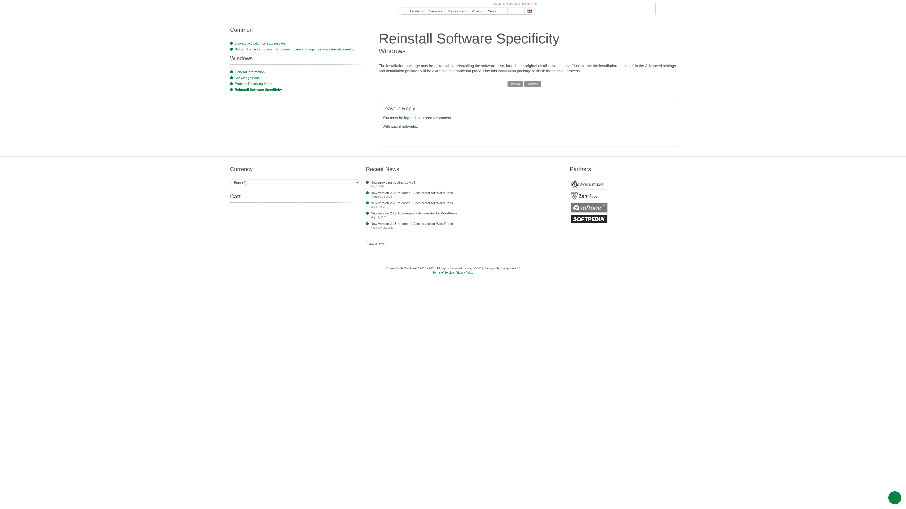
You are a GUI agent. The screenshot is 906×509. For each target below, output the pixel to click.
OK (477, 4)
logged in (412, 118)
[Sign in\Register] (673, 9)
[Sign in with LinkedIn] (434, 135)
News (492, 11)
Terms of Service (443, 272)
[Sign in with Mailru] (462, 135)
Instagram (423, 4)
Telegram (461, 4)
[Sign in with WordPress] (415, 135)
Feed (482, 4)
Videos (477, 11)
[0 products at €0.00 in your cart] (665, 9)
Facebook (412, 4)
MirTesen (472, 4)
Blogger (455, 4)
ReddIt (428, 4)
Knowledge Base (247, 78)
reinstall (515, 83)
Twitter (417, 4)
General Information (250, 72)
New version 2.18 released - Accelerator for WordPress (412, 224)
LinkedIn (434, 4)
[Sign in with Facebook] (386, 135)
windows (533, 83)
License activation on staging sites (260, 43)
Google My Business (401, 4)
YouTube (406, 4)
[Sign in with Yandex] (481, 135)
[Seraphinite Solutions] (252, 8)
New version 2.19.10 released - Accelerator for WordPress (414, 213)
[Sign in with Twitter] (405, 135)
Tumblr (444, 4)
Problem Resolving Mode (253, 84)
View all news (376, 243)
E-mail (488, 4)
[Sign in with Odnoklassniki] (471, 135)
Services (435, 11)
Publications (457, 11)
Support (503, 11)
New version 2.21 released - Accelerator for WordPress (412, 193)
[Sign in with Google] (396, 135)
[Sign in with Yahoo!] (424, 135)
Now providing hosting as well (393, 182)
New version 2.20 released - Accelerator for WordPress (412, 203)
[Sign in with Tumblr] (443, 135)
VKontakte (466, 4)
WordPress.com (450, 4)
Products (416, 11)
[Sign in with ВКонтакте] (453, 135)
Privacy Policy (464, 272)
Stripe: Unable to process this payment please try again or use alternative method (296, 49)
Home (402, 11)
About (511, 11)
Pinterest (439, 4)
